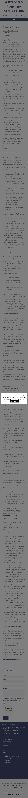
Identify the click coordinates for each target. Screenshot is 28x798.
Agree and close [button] (14, 401)
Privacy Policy (20, 399)
